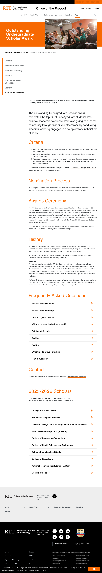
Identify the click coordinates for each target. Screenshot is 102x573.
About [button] (23, 15)
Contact (8, 87)
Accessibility (56, 563)
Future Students (8, 2)
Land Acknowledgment (58, 556)
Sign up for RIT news (82, 544)
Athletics (32, 560)
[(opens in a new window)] (54, 496)
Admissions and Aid (11, 564)
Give (97, 2)
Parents (31, 2)
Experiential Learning (12, 560)
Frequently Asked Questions (13, 81)
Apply (92, 2)
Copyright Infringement (82, 561)
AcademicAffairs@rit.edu (77, 376)
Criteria (8, 60)
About (7, 552)
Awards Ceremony (13, 70)
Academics (8, 556)
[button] (95, 15)
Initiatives (68, 15)
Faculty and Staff (42, 2)
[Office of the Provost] (19, 496)
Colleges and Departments (53, 15)
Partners (58, 2)
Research (32, 552)
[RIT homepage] (15, 8)
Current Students (21, 2)
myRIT (97, 8)
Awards (77, 15)
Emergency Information (59, 561)
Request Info (80, 2)
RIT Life (31, 556)
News (82, 8)
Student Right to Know (82, 556)
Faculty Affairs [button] (35, 15)
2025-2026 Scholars (14, 92)
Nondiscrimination (81, 558)
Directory (89, 8)
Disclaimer (55, 558)
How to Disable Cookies (37, 570)
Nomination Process (14, 65)
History (8, 75)
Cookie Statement (21, 570)
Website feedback (61, 544)
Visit (87, 2)
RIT (6, 52)
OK (94, 569)
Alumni (51, 2)
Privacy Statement (81, 563)
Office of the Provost (51, 8)
